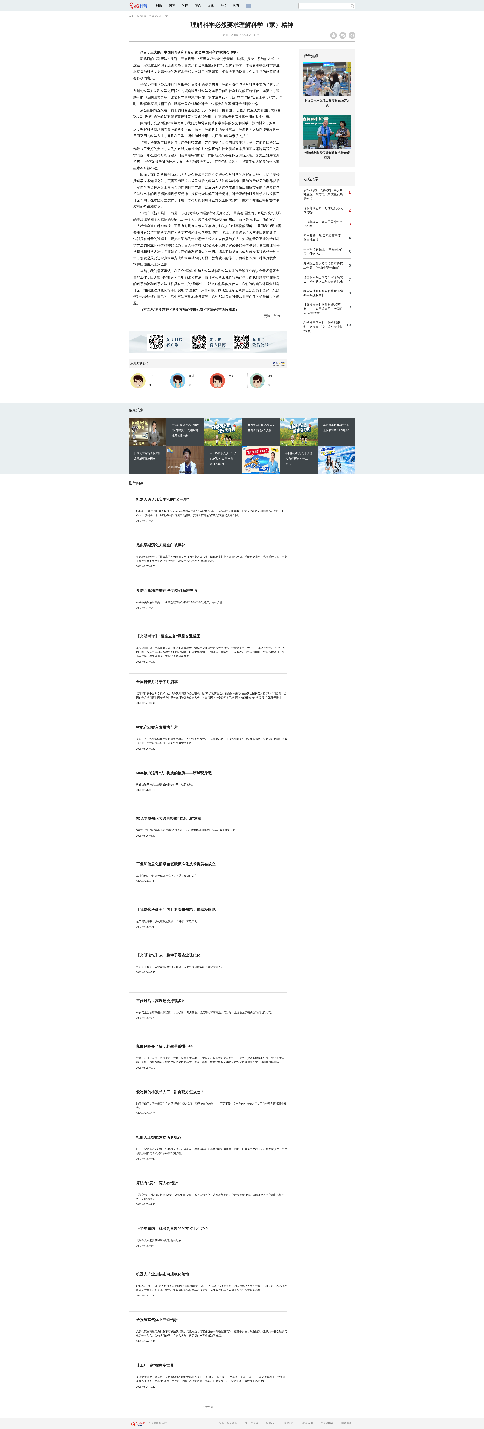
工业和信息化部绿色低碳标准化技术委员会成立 (176, 864)
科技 (223, 5)
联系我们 (289, 1423)
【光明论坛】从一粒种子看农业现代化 (168, 955)
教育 (236, 5)
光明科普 (141, 16)
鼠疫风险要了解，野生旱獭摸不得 (164, 1046)
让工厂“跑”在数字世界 (155, 1365)
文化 (211, 5)
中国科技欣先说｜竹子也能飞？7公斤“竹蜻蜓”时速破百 (223, 458)
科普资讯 (154, 16)
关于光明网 (251, 1423)
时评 (185, 5)
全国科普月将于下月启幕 (157, 682)
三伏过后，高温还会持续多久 (160, 1001)
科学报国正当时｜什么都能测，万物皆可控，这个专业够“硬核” (323, 327)
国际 (172, 5)
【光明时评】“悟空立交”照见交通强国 (168, 636)
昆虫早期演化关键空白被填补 (160, 545)
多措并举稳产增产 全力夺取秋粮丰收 (167, 590)
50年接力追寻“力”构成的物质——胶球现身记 (174, 773)
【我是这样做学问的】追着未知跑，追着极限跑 (176, 909)
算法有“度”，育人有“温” (157, 1183)
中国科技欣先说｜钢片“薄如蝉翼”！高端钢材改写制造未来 (185, 430)
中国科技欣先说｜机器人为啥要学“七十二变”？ (298, 458)
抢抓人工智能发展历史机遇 (159, 1137)
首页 (131, 16)
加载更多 (208, 1407)
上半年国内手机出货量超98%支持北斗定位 (172, 1228)
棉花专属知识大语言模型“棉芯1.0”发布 (168, 818)
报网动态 (271, 1423)
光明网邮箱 (327, 1423)
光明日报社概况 (228, 1423)
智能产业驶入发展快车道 (157, 727)
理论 (198, 5)
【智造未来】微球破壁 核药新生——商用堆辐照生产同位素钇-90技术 (323, 309)
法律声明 (307, 1423)
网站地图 (346, 1423)
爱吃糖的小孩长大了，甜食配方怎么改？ (170, 1092)
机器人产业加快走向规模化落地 (162, 1274)
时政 (159, 5)
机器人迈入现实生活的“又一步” (162, 499)
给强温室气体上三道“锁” (157, 1320)
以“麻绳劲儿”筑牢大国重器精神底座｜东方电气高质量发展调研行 (323, 194)
